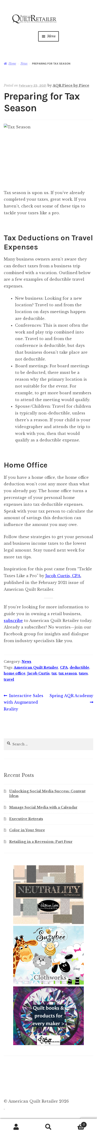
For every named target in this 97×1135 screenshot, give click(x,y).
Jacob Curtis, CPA (63, 575)
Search (48, 1127)
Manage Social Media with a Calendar (43, 807)
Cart (75, 1123)
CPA (64, 667)
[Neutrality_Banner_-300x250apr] (48, 923)
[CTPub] (48, 1044)
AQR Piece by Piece (71, 85)
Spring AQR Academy (71, 699)
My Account (16, 1127)
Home (12, 63)
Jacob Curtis (38, 673)
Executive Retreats (26, 819)
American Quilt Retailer (36, 667)
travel (9, 679)
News (24, 63)
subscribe (13, 620)
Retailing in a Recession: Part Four (41, 842)
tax (54, 673)
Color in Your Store (27, 830)
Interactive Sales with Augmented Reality (23, 702)
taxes (83, 673)
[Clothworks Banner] (48, 983)
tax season (68, 673)
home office (14, 673)
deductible (79, 667)
